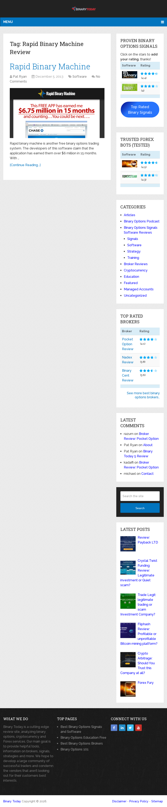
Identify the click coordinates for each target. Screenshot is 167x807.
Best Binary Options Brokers (81, 743)
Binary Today (12, 801)
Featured (131, 283)
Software (80, 76)
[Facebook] (114, 727)
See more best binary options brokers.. (143, 395)
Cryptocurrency (135, 270)
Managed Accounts (139, 289)
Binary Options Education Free (83, 737)
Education (131, 277)
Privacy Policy (138, 801)
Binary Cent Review (127, 375)
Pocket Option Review (127, 344)
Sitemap (157, 801)
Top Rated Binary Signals (140, 109)
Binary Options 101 (74, 749)
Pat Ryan (20, 76)
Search (140, 508)
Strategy (134, 251)
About (148, 445)
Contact (147, 474)
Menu (8, 22)
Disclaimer (119, 801)
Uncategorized (135, 295)
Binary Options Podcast (141, 221)
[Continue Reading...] (25, 165)
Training (133, 258)
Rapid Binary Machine (50, 66)
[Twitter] (130, 727)
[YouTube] (138, 727)
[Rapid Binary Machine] (57, 113)
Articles (129, 215)
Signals (132, 239)
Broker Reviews (136, 264)
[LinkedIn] (122, 727)
